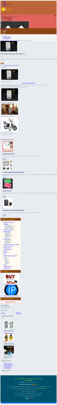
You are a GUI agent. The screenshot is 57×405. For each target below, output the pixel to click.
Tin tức (4, 32)
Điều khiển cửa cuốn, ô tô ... (9, 222)
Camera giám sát (7, 234)
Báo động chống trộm (16, 40)
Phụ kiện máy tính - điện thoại (9, 226)
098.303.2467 (18, 313)
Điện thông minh (7, 238)
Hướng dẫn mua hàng (7, 36)
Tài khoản (4, 5)
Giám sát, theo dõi (7, 232)
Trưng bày (6, 263)
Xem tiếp (4, 177)
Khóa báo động (7, 233)
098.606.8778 (13, 302)
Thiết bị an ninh (9, 40)
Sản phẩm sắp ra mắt (8, 266)
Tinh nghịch (6, 258)
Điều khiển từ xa (7, 242)
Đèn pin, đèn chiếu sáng (8, 227)
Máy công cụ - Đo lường (8, 229)
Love (5, 259)
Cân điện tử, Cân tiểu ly (8, 246)
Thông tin (4, 67)
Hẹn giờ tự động (7, 240)
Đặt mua (2, 63)
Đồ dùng (6, 260)
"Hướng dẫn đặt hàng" (42, 388)
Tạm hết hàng (6, 268)
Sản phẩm (4, 3)
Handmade (6, 262)
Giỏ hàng (2, 14)
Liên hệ (4, 6)
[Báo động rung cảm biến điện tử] (8, 51)
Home (1, 40)
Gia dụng (5, 252)
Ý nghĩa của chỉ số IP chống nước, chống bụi (11, 295)
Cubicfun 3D (7, 261)
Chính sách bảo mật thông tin (8, 364)
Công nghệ (6, 224)
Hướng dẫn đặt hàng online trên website (11, 284)
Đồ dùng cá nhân (7, 247)
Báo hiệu (6, 237)
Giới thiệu (4, 2)
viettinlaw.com (32, 396)
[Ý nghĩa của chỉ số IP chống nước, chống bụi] (11, 294)
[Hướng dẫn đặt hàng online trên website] (11, 283)
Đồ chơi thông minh (7, 249)
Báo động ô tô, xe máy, (8, 235)
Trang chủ (4, 30)
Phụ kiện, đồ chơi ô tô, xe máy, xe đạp (11, 244)
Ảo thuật (5, 264)
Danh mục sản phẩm (4, 28)
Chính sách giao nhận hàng (8, 366)
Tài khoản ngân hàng (6, 38)
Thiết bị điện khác (7, 241)
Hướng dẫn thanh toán (6, 4)
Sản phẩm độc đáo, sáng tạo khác (10, 255)
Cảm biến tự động (7, 239)
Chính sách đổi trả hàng (8, 365)
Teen (5, 257)
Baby (4, 254)
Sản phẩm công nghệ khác (9, 228)
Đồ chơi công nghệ (8, 225)
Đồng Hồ (5, 250)
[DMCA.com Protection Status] (28, 398)
